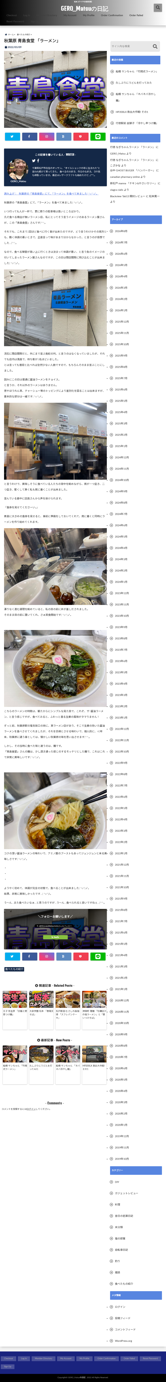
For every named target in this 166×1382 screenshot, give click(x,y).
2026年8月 (121, 231)
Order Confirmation (112, 15)
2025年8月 (121, 367)
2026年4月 (121, 276)
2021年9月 (121, 898)
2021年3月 (121, 966)
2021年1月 (121, 989)
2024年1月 (121, 582)
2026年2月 (121, 299)
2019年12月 (122, 1136)
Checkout (11, 15)
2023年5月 (121, 672)
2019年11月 (122, 1147)
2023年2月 (121, 706)
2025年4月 (121, 412)
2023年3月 (121, 695)
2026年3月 (121, 288)
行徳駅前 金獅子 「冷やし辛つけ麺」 (137, 123)
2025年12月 (122, 321)
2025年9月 (121, 355)
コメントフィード (125, 1329)
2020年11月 (122, 1012)
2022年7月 (121, 785)
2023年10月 (122, 616)
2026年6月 (121, 254)
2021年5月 (121, 944)
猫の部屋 (120, 1238)
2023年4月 (121, 684)
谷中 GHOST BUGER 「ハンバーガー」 (132, 170)
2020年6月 (121, 1068)
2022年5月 (121, 808)
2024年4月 (121, 548)
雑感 (117, 1272)
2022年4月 (121, 819)
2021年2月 (121, 978)
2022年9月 (121, 763)
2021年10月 (122, 887)
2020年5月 (121, 1079)
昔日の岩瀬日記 (124, 1216)
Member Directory (46, 15)
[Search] (155, 46)
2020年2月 (121, 1113)
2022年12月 (122, 729)
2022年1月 (121, 853)
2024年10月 (122, 480)
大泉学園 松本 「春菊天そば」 (41, 1013)
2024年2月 (121, 570)
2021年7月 (121, 921)
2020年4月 (121, 1091)
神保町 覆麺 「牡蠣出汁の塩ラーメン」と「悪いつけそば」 (95, 1014)
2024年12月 (122, 457)
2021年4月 (121, 955)
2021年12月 (122, 865)
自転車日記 (121, 1250)
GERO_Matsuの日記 (84, 8)
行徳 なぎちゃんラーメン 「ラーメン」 (132, 147)
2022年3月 (121, 831)
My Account (70, 15)
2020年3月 (121, 1102)
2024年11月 (122, 469)
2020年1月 (121, 1125)
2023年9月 (121, 627)
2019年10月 (122, 1159)
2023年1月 (121, 717)
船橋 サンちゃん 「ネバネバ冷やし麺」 (68, 1067)
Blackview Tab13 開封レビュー (127, 196)
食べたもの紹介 (14, 969)
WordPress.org (123, 1341)
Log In (26, 15)
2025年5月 (121, 401)
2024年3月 (121, 559)
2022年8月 (121, 774)
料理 (117, 1204)
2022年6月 (121, 797)
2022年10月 (122, 751)
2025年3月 (121, 423)
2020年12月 (122, 1000)
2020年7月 (121, 1057)
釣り (117, 1261)
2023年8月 (121, 638)
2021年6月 (121, 932)
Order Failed (136, 15)
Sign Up (35, 21)
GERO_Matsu (18, 181)
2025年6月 (121, 389)
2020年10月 (122, 1023)
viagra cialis (116, 190)
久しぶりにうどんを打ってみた (41, 1067)
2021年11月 (122, 876)
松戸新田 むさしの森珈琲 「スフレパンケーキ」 (67, 1014)
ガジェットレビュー (126, 1193)
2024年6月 (121, 525)
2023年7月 (121, 650)
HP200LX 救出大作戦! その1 (94, 1067)
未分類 (119, 1227)
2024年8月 (121, 503)
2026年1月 (121, 310)
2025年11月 (122, 333)
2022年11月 (122, 740)
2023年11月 (122, 604)
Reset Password (15, 21)
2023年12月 (122, 593)
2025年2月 (121, 435)
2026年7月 (121, 242)
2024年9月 (121, 491)
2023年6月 (121, 661)
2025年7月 (121, 378)
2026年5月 (121, 265)
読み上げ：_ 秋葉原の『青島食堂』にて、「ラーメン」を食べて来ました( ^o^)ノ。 (51, 193)
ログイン (31, 1109)
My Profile (89, 15)
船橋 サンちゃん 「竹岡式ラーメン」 (15, 1067)
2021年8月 (121, 910)
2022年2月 (121, 842)
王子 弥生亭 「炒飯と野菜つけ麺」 (15, 1013)
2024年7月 (121, 514)
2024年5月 (121, 536)
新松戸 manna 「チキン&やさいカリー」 (133, 183)
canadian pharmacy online (125, 177)
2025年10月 (122, 344)
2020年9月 (121, 1034)
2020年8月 (121, 1046)
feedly (56, 937)
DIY (117, 1182)
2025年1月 (121, 446)
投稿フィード (122, 1318)
